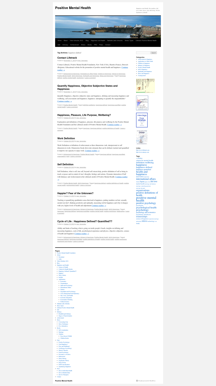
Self (59, 45)
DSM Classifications (64, 364)
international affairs (146, 178)
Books (90, 45)
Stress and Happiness (106, 76)
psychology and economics (146, 212)
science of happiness (142, 219)
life (152, 181)
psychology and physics (64, 241)
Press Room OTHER (66, 336)
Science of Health (63, 267)
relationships (121, 211)
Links (60, 259)
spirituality (138, 221)
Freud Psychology (63, 352)
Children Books (64, 338)
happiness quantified (114, 105)
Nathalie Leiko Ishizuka (115, 40)
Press (101, 45)
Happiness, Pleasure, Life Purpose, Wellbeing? (84, 115)
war (156, 221)
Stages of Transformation (65, 316)
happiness (86, 128)
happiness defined (101, 105)
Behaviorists (62, 356)
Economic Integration (66, 297)
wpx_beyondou (83, 60)
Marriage (61, 332)
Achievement (74, 45)
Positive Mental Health (73, 7)
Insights (61, 277)
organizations (61, 156)
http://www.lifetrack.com (142, 150)
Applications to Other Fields (88, 74)
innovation (140, 176)
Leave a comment (90, 78)
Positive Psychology (64, 342)
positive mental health (69, 78)
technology (151, 221)
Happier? (61, 273)
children (139, 158)
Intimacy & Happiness (118, 74)
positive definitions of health (110, 128)
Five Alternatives (63, 326)
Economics (63, 281)
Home (59, 40)
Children (61, 334)
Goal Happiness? (63, 344)
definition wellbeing (89, 105)
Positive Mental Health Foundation (66, 253)
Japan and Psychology (66, 285)
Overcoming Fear (63, 322)
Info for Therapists (64, 375)
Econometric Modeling (66, 299)
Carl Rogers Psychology (65, 348)
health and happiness (141, 173)
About (66, 40)
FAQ (95, 45)
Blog (87, 40)
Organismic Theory (64, 360)
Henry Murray (62, 358)
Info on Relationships (64, 372)
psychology (80, 78)
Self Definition (65, 164)
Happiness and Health (98, 40)
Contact (107, 45)
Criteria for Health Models (66, 269)
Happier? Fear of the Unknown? (75, 193)
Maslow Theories (63, 350)
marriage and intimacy (150, 184)
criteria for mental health (144, 160)
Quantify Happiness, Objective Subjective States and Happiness (87, 87)
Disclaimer (61, 257)
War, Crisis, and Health (66, 295)
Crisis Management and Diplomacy (69, 293)
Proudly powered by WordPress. (147, 381)
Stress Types (129, 40)
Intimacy (65, 45)
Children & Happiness (104, 74)
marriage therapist (140, 188)
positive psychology (110, 211)
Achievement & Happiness (71, 74)
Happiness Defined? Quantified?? (67, 271)
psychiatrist (139, 205)
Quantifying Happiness (65, 366)
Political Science (64, 301)
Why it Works (62, 275)
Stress (83, 45)
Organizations (64, 283)
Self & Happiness (77, 76)
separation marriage (154, 219)
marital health (140, 184)
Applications (62, 279)
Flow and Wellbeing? (64, 346)
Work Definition (66, 138)
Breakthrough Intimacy (65, 314)
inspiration (146, 177)
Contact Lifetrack (67, 57)
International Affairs (65, 287)
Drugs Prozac (62, 362)
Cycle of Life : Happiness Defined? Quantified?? (84, 221)
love (155, 181)
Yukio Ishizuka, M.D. (76, 40)
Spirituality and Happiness (91, 76)
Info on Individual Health (65, 370)
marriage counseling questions (143, 186)
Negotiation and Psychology (67, 291)
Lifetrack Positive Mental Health (146, 40)
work (67, 156)
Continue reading (64, 101)
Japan (142, 181)
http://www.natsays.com (142, 152)
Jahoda (137, 182)
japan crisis (147, 182)
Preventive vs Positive (64, 354)
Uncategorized (142, 75)
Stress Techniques (63, 324)
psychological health (72, 185)
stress (144, 220)
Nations (62, 289)
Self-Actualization (63, 330)
